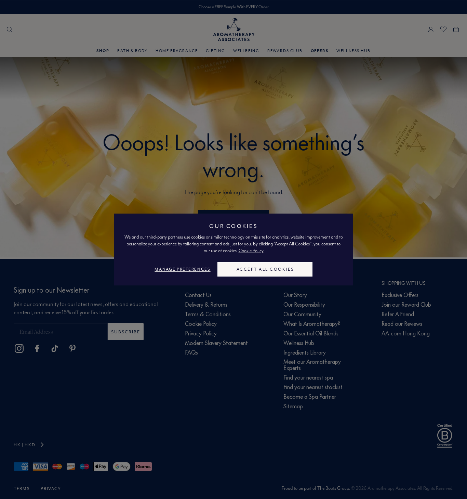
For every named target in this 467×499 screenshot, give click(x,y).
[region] (233, 249)
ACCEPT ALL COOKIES (265, 269)
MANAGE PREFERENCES (182, 269)
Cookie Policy (251, 250)
